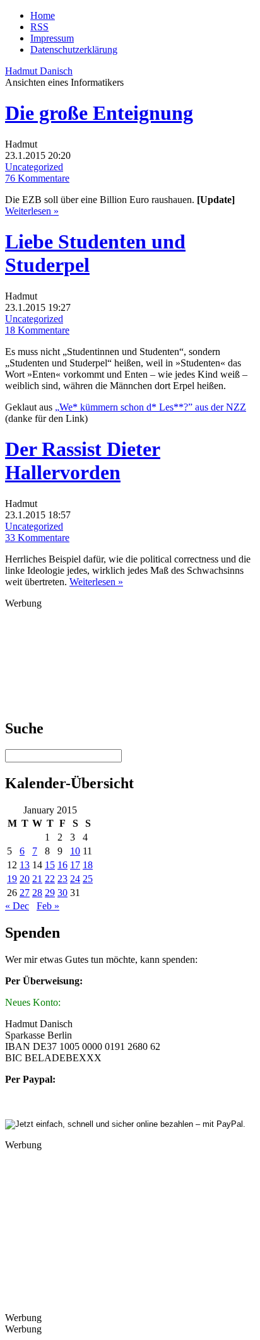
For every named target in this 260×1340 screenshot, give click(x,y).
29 (50, 892)
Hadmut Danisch (39, 71)
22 (50, 878)
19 (12, 878)
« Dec (17, 905)
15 (50, 864)
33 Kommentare (37, 537)
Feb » (48, 905)
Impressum (52, 38)
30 (62, 892)
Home (42, 15)
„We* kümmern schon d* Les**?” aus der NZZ (150, 407)
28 (37, 892)
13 (25, 864)
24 (75, 878)
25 (88, 878)
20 (25, 878)
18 (88, 864)
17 (75, 864)
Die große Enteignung (99, 113)
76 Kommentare (37, 178)
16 (62, 864)
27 (25, 892)
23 (62, 878)
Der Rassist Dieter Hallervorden (82, 461)
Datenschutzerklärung (73, 49)
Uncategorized (34, 166)
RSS (39, 26)
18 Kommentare (37, 330)
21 (37, 878)
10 (75, 851)
